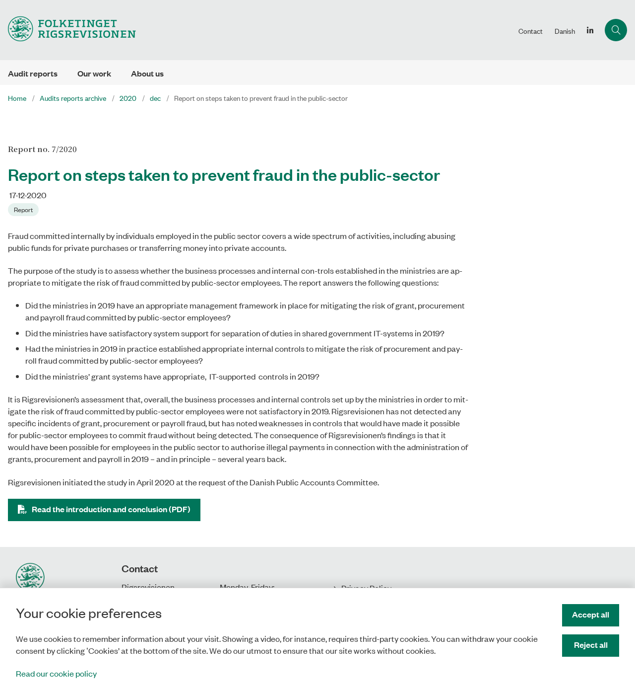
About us (147, 73)
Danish (565, 31)
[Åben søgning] (616, 30)
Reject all (591, 644)
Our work (94, 73)
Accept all (590, 614)
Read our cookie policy (56, 673)
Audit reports (33, 73)
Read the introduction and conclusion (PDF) (111, 509)
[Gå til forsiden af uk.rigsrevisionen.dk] (256, 30)
